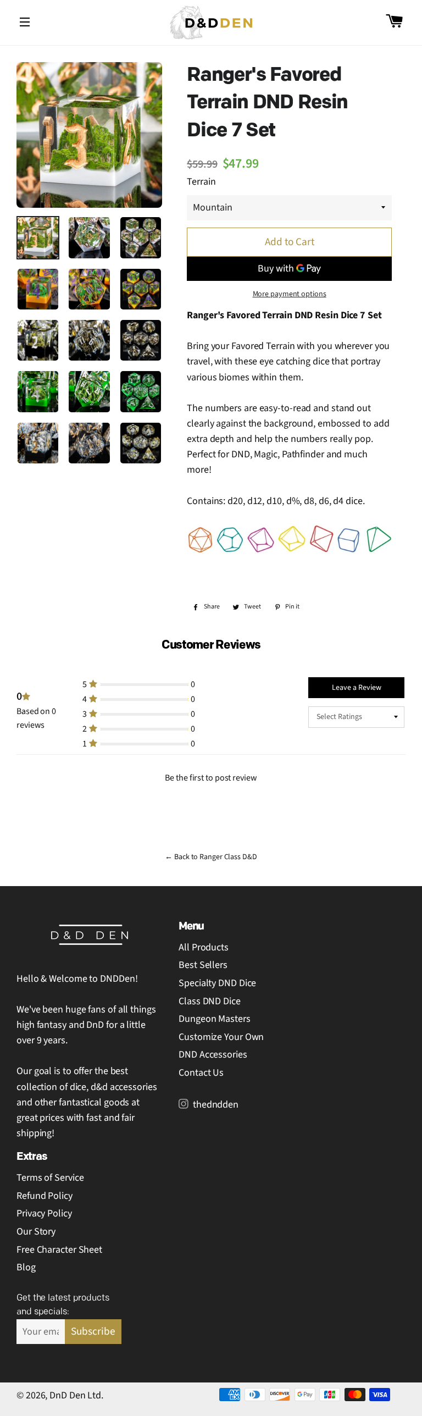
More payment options (289, 294)
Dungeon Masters (215, 1019)
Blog (26, 1267)
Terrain (201, 182)
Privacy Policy (44, 1213)
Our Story (35, 1231)
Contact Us (201, 1073)
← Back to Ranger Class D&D (211, 856)
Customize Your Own (221, 1037)
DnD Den (67, 1395)
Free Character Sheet (59, 1250)
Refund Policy (44, 1196)
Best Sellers (203, 965)
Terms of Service (50, 1178)
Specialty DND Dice (217, 983)
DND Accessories (213, 1054)
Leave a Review (356, 687)
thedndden (214, 1104)
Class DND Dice (210, 1001)
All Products (204, 947)
